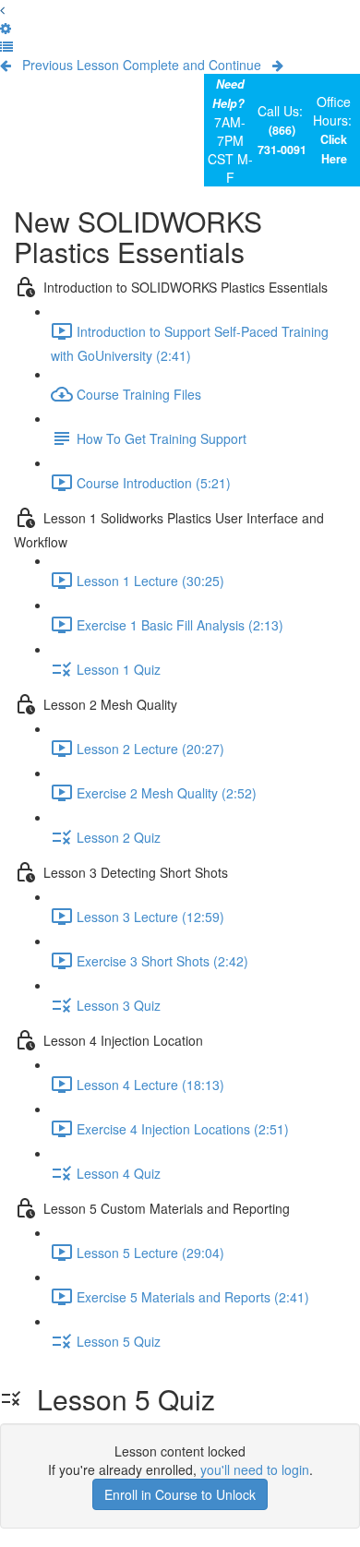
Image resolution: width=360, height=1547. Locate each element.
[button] (2, 9)
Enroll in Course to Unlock (180, 1494)
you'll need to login (254, 1469)
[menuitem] (5, 27)
